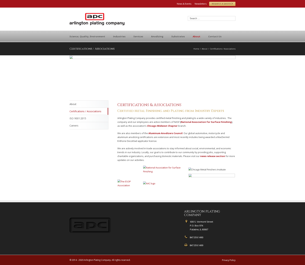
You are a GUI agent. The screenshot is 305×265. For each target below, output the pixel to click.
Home (196, 48)
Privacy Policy (228, 260)
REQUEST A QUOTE (221, 3)
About (196, 36)
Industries (119, 36)
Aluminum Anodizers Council (165, 133)
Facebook (70, 3)
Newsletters (201, 3)
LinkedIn (81, 3)
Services (138, 36)
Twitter (76, 3)
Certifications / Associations (85, 111)
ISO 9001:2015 (78, 118)
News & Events (184, 3)
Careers (74, 125)
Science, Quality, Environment (87, 36)
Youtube (88, 4)
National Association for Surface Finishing (206, 122)
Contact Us (215, 36)
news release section (212, 156)
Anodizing (157, 36)
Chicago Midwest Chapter (162, 125)
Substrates (178, 36)
